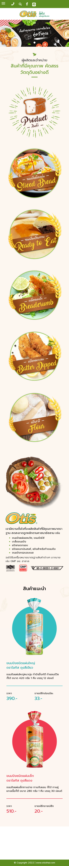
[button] (5, 34)
